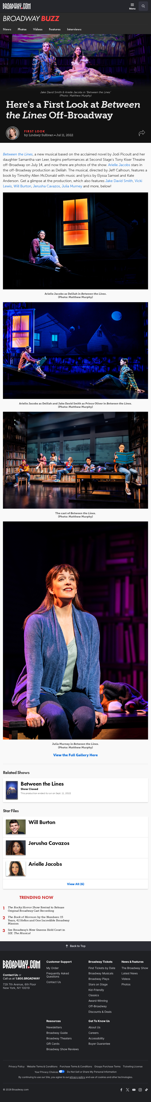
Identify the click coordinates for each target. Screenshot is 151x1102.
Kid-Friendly (96, 989)
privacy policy (77, 1077)
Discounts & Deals (99, 1011)
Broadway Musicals (100, 973)
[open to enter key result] (143, 6)
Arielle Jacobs (119, 165)
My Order (52, 968)
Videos (37, 29)
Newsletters (54, 1027)
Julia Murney (72, 186)
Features (55, 29)
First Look (34, 131)
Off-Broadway (97, 1006)
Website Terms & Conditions (42, 1066)
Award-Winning (98, 1000)
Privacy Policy (17, 1066)
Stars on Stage (98, 984)
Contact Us (10, 975)
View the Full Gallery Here (75, 755)
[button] (142, 135)
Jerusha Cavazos (46, 186)
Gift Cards (52, 1043)
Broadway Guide (57, 1032)
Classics (93, 995)
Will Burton (22, 186)
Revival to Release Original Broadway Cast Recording (36, 909)
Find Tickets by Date (101, 968)
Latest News (130, 973)
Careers (93, 1032)
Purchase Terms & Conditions (76, 1066)
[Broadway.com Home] (16, 6)
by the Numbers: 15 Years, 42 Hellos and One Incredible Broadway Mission (38, 920)
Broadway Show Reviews (62, 1049)
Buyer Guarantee (99, 1043)
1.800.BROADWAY (28, 978)
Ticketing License (133, 1066)
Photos (22, 29)
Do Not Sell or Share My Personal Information (92, 1071)
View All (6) (75, 884)
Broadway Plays (98, 978)
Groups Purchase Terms (107, 1066)
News (7, 29)
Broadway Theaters (59, 1038)
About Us (94, 1027)
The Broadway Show (135, 968)
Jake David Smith (119, 181)
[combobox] (141, 6)
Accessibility (96, 1038)
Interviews (74, 29)
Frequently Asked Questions (57, 975)
